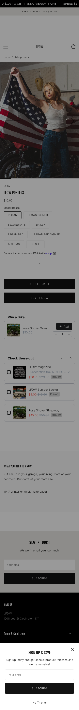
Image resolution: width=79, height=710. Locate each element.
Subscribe (40, 688)
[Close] (73, 650)
